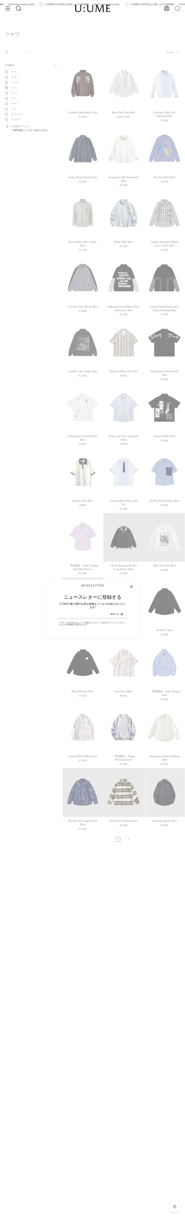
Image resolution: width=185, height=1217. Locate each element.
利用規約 (70, 625)
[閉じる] (131, 586)
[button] (18, 8)
